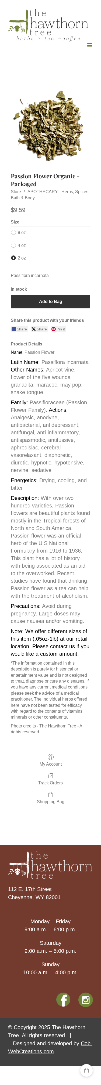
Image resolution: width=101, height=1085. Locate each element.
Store (16, 190)
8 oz (22, 231)
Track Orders (50, 782)
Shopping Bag (50, 800)
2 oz (22, 257)
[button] (86, 1070)
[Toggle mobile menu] (90, 44)
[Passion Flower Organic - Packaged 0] (50, 125)
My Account (51, 763)
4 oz (22, 244)
